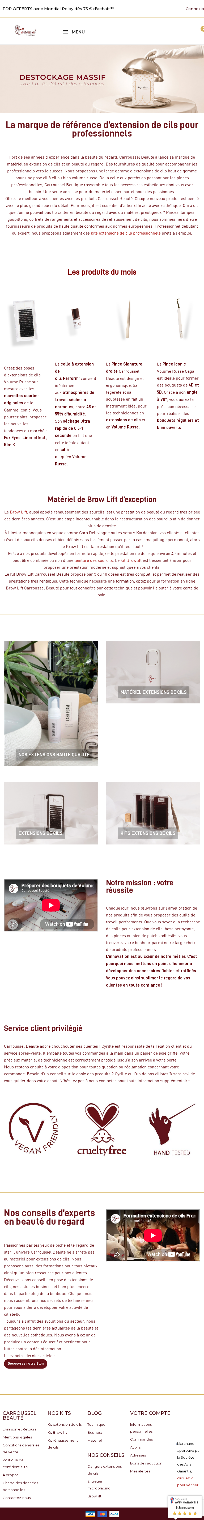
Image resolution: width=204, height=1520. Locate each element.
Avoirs (135, 1447)
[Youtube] (143, 8)
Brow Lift (18, 511)
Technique (96, 1424)
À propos (10, 1475)
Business (94, 1432)
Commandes (141, 1439)
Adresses (138, 1455)
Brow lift (94, 1496)
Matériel (94, 1440)
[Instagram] (159, 8)
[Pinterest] (151, 8)
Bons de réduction (146, 1463)
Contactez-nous (17, 1498)
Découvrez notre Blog (26, 1363)
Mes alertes (140, 1471)
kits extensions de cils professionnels (126, 232)
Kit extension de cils (65, 1424)
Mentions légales (17, 1437)
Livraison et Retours (19, 1429)
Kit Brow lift (57, 1432)
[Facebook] (135, 8)
